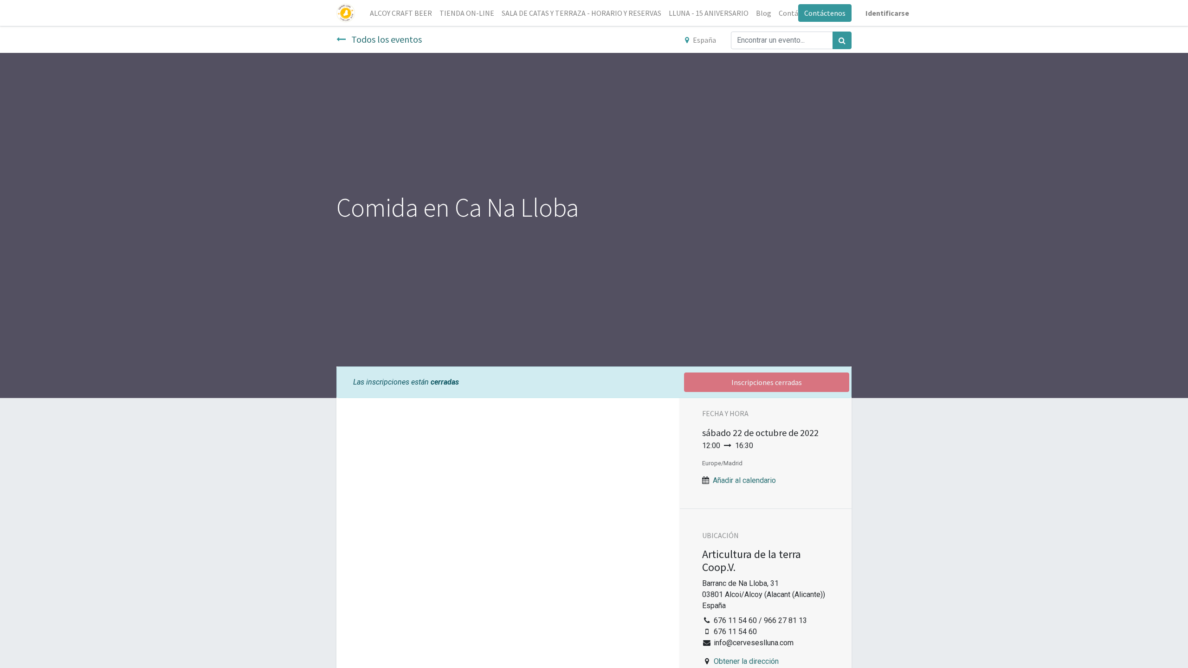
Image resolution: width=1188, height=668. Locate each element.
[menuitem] (401, 13)
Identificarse (887, 13)
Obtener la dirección (746, 661)
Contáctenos (825, 13)
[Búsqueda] (842, 40)
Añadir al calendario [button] (744, 480)
